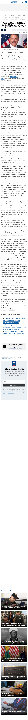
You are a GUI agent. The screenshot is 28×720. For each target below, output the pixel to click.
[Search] (22, 2)
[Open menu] (2, 2)
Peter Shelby (4, 85)
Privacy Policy (11, 393)
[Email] (18, 30)
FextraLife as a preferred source (14, 348)
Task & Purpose (12, 58)
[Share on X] (15, 30)
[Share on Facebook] (13, 30)
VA (14, 12)
